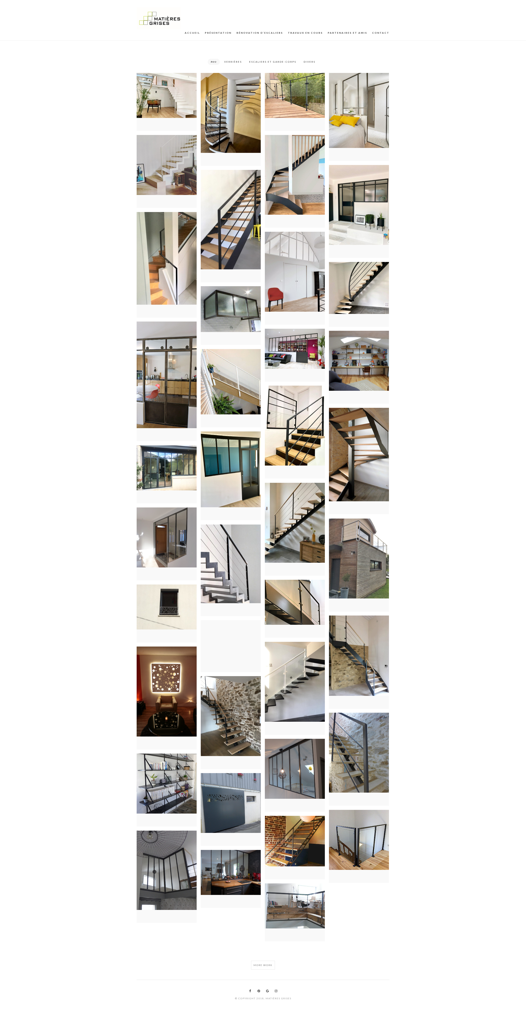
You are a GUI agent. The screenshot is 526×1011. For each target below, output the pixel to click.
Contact (380, 32)
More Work (263, 965)
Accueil (192, 32)
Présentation (218, 32)
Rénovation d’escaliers (259, 32)
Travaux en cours (305, 32)
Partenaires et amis (347, 32)
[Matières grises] (159, 18)
